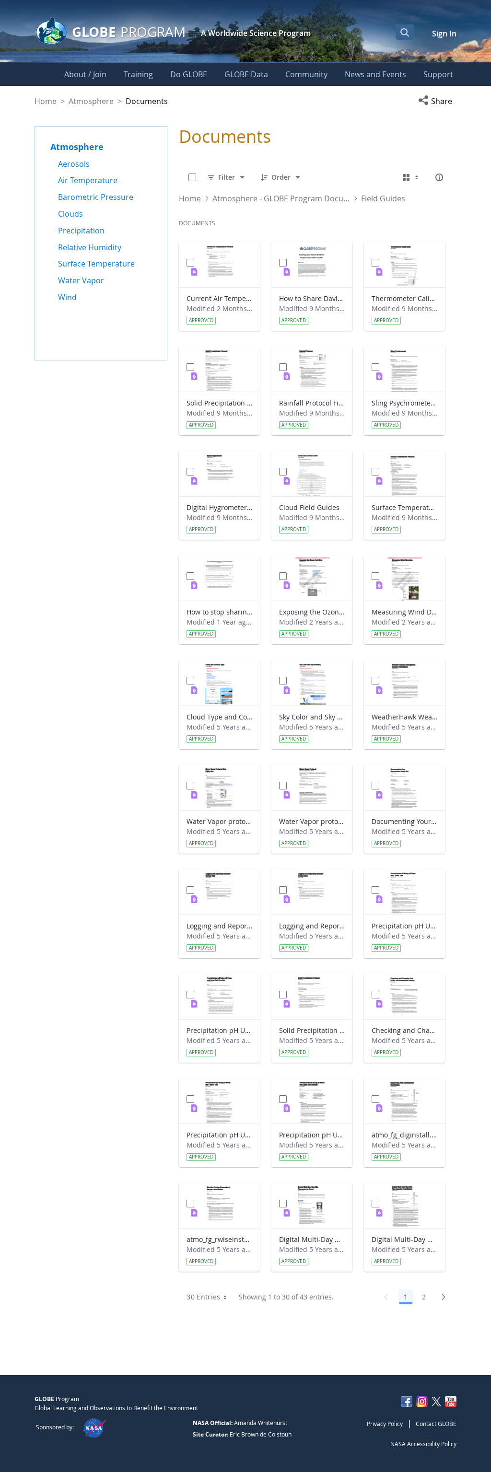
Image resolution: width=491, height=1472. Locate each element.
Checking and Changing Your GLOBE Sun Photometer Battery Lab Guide (404, 1030)
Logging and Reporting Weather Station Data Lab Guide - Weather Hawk (312, 925)
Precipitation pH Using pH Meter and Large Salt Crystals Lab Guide (312, 1134)
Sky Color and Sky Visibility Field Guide (312, 716)
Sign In (444, 33)
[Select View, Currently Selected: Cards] (411, 177)
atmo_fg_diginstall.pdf (404, 1134)
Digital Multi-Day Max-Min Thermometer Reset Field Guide (312, 1239)
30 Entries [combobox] (204, 1296)
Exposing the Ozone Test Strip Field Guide (312, 611)
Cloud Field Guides (309, 507)
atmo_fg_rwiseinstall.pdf (219, 1239)
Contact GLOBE (436, 1423)
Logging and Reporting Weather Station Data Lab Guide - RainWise (219, 925)
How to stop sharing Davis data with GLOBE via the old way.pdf (219, 611)
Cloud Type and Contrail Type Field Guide (219, 716)
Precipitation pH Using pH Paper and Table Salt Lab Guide (404, 925)
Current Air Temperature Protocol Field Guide (219, 298)
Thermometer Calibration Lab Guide (404, 298)
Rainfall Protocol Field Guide (312, 402)
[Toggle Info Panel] (439, 177)
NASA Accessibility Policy (423, 1444)
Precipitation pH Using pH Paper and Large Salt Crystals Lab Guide (219, 1030)
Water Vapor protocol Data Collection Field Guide (219, 821)
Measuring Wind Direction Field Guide (404, 611)
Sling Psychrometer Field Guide (404, 402)
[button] (437, 101)
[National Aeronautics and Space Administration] (94, 1427)
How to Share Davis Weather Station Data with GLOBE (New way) (312, 298)
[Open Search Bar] (405, 32)
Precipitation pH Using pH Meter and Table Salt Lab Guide (219, 1134)
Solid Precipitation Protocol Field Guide (219, 402)
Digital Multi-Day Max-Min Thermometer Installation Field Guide (404, 1239)
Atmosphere (91, 101)
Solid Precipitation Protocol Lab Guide (312, 1030)
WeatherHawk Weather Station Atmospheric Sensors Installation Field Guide (404, 716)
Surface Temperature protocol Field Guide (404, 507)
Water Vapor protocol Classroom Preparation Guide (312, 821)
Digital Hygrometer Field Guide (219, 507)
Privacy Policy (385, 1423)
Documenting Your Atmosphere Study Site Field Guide (404, 821)
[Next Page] (443, 1297)
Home (46, 101)
